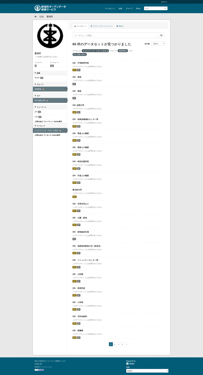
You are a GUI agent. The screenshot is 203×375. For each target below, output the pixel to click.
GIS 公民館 (77, 274)
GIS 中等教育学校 (80, 62)
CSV (74, 70)
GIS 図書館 (77, 330)
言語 (127, 367)
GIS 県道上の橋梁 (80, 133)
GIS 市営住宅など (80, 203)
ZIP (79, 70)
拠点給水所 (77, 189)
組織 (120, 8)
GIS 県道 (76, 77)
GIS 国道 (76, 91)
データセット (110, 8)
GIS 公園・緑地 (79, 217)
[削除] (107, 51)
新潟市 (50, 16)
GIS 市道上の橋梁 (80, 175)
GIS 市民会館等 (79, 316)
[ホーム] (36, 16)
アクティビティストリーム (102, 26)
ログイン (164, 2)
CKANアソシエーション (43, 367)
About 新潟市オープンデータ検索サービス (50, 361)
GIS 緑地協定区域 (80, 231)
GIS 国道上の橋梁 (80, 147)
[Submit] (165, 8)
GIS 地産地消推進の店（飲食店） (87, 246)
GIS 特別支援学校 (80, 161)
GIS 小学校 (77, 302)
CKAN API (38, 364)
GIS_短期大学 (78, 105)
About (138, 8)
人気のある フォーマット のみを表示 (48, 121)
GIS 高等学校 (78, 288)
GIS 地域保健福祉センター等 (85, 119)
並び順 (147, 43)
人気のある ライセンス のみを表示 (47, 135)
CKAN (130, 363)
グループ (129, 8)
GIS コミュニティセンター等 (85, 260)
